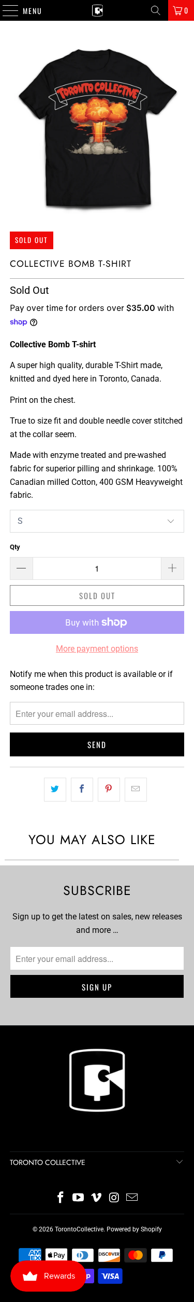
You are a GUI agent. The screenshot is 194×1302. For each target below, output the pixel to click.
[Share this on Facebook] (82, 790)
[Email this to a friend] (136, 790)
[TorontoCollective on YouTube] (78, 1198)
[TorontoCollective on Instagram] (114, 1198)
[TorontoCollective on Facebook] (60, 1198)
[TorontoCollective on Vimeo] (97, 1198)
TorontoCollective (79, 1229)
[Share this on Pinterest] (109, 790)
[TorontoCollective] (97, 10)
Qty (15, 547)
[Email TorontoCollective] (132, 1198)
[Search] (156, 10)
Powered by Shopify (134, 1229)
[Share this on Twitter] (55, 790)
